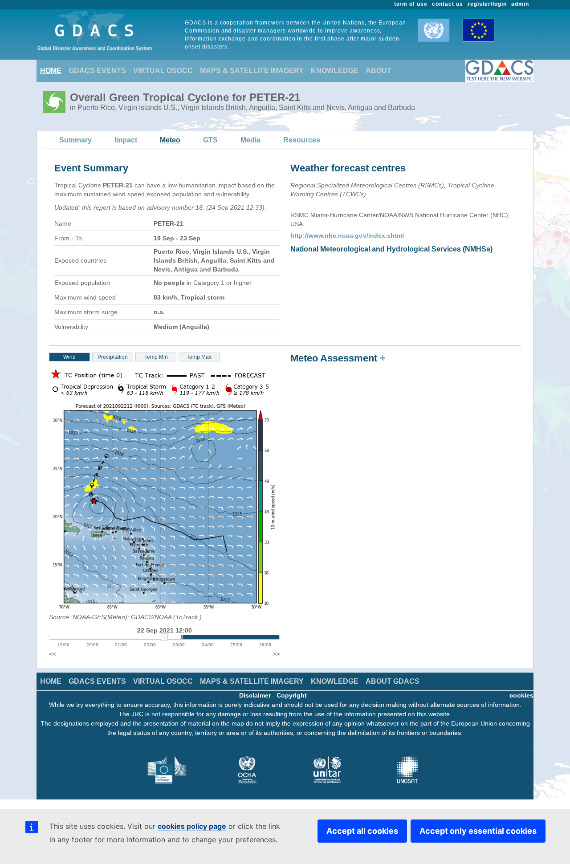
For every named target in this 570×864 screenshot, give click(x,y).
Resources (301, 140)
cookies (521, 695)
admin (520, 4)
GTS (210, 140)
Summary (75, 140)
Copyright (292, 695)
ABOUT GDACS (392, 681)
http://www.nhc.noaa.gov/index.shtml (347, 235)
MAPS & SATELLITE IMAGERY (252, 70)
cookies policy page (192, 826)
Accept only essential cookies (478, 831)
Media (250, 140)
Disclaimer (255, 695)
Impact (125, 140)
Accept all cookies (362, 831)
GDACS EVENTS (97, 70)
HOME (50, 70)
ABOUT (378, 70)
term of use (411, 4)
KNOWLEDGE (334, 70)
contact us (447, 4)
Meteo (170, 140)
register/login (487, 4)
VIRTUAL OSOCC (163, 70)
